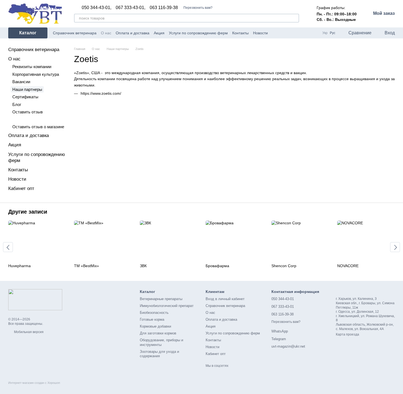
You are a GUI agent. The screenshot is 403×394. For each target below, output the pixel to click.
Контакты (240, 33)
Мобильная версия (28, 332)
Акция (159, 33)
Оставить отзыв (27, 112)
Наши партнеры (27, 89)
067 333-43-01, (130, 7)
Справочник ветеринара (75, 33)
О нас (106, 33)
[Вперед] (395, 247)
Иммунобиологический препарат (167, 306)
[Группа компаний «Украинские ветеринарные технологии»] (35, 299)
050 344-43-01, (96, 7)
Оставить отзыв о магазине (38, 126)
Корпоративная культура (35, 74)
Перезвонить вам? (197, 8)
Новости (260, 33)
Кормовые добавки (155, 326)
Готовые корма (152, 319)
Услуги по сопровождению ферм (198, 33)
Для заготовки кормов (158, 333)
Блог (16, 104)
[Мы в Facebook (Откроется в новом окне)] (300, 33)
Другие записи (27, 212)
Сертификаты (25, 96)
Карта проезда (347, 334)
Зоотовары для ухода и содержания (159, 354)
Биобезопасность (154, 313)
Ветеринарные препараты (161, 299)
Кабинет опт (21, 188)
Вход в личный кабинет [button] (225, 299)
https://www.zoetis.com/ (101, 93)
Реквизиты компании (31, 66)
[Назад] (8, 247)
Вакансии (21, 81)
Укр (325, 33)
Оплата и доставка (132, 33)
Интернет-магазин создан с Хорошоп (34, 382)
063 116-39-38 (164, 7)
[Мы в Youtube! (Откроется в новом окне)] (307, 33)
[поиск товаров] (294, 18)
